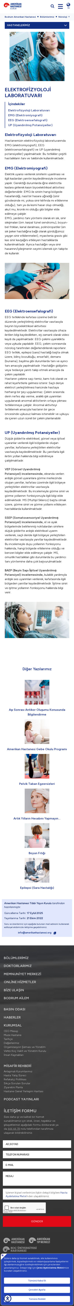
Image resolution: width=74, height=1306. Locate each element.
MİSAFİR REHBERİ (17, 1066)
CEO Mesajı (11, 1031)
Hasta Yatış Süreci (15, 1075)
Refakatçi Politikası (15, 1079)
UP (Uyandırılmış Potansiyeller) (30, 125)
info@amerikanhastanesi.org (35, 932)
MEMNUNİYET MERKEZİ (22, 974)
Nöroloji (62, 17)
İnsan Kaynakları (14, 1055)
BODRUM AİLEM (16, 998)
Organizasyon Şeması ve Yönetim (25, 1047)
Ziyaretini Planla (13, 1087)
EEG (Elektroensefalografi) (27, 120)
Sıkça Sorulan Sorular (17, 1083)
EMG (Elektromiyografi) (25, 115)
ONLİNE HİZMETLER (20, 982)
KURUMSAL (13, 1025)
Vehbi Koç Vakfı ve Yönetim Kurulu (25, 1051)
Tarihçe (8, 1039)
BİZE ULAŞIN (14, 990)
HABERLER (12, 1017)
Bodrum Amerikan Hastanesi (20, 17)
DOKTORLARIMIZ (18, 966)
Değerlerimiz (11, 1043)
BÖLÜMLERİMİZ (16, 958)
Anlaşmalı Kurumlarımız (18, 1071)
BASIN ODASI (14, 1009)
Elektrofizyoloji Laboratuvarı (29, 110)
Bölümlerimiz (47, 17)
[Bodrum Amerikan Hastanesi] (19, 6)
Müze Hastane (12, 1035)
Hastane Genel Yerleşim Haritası (23, 1091)
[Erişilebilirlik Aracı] (7, 1298)
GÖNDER (37, 1221)
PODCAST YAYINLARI (21, 1099)
